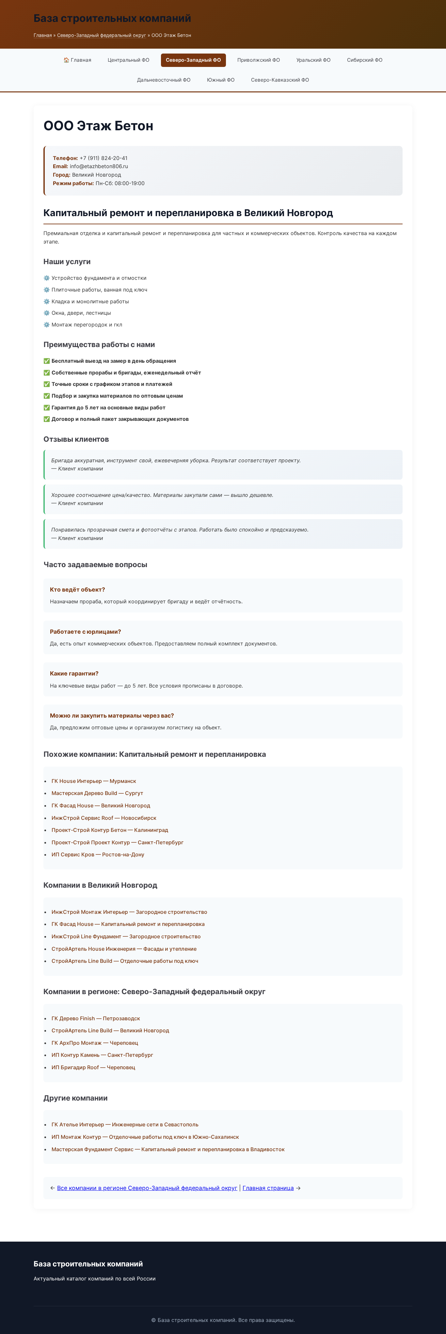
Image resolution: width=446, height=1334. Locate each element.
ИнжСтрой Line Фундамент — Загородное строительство (126, 936)
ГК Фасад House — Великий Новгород (101, 805)
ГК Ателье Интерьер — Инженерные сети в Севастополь (125, 1124)
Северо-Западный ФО (193, 60)
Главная (43, 35)
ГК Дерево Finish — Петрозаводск (96, 1018)
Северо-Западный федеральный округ (101, 35)
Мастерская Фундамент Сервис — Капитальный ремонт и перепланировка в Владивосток (168, 1149)
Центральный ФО (129, 60)
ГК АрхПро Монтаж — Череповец (95, 1043)
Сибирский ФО (365, 60)
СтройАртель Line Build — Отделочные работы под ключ (125, 961)
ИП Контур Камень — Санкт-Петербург (102, 1055)
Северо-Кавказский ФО (280, 80)
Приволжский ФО (258, 60)
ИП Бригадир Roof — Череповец (93, 1067)
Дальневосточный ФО (164, 80)
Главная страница (268, 1187)
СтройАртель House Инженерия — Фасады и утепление (124, 948)
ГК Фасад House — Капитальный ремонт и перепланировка (128, 924)
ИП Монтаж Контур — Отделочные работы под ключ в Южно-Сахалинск (145, 1137)
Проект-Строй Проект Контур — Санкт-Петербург (117, 842)
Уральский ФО (313, 60)
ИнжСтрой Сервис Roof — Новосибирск (104, 818)
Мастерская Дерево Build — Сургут (97, 793)
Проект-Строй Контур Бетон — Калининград (110, 830)
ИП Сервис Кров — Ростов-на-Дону (98, 854)
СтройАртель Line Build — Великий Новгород (110, 1030)
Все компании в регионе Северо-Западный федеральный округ (147, 1187)
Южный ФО (221, 80)
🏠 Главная (77, 60)
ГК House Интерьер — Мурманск (94, 781)
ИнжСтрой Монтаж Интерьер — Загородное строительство (129, 912)
